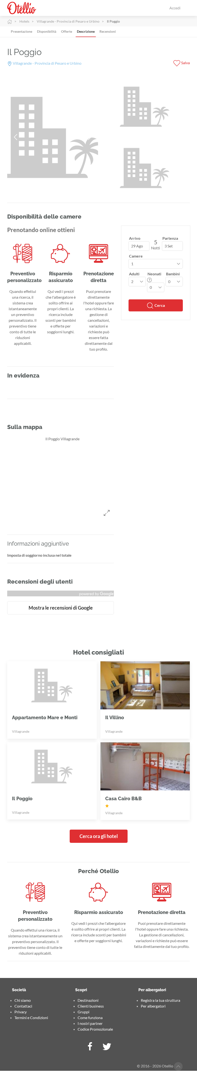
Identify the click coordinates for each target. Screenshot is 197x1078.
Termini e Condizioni (31, 1017)
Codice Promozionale (95, 1029)
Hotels (24, 21)
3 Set (169, 246)
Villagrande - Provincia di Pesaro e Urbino (68, 21)
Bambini (173, 273)
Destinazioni (88, 1000)
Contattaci (23, 1006)
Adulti (134, 273)
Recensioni (107, 31)
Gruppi (83, 1011)
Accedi (174, 8)
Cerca (159, 305)
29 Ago (137, 246)
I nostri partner (90, 1023)
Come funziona (90, 1017)
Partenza (170, 238)
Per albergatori (153, 1006)
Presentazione (21, 31)
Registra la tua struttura (160, 1000)
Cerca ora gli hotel (99, 836)
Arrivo (134, 238)
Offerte (66, 31)
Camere (136, 256)
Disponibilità (46, 31)
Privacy (20, 1011)
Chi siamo (22, 1000)
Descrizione (86, 31)
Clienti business (91, 1006)
